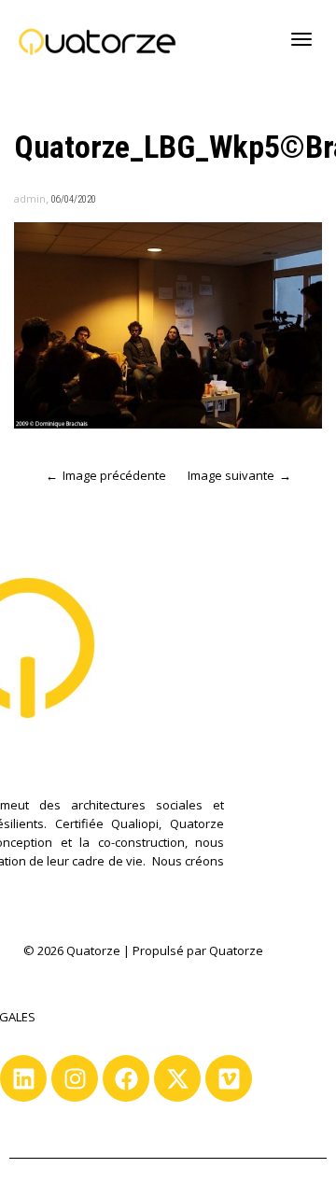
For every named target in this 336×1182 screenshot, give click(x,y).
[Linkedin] (23, 1078)
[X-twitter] (177, 1078)
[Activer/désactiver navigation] (301, 39)
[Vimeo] (228, 1078)
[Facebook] (126, 1078)
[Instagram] (74, 1078)
